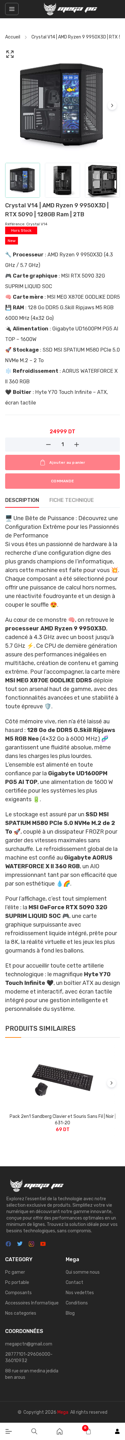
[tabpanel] (62, 763)
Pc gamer (15, 1272)
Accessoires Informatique (32, 1303)
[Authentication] (117, 1431)
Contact (74, 1282)
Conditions (77, 1303)
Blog (70, 1313)
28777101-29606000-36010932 (29, 1357)
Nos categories (20, 1313)
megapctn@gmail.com (28, 1344)
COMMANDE (62, 481)
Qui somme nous (83, 1272)
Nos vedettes (80, 1292)
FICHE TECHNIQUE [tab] (71, 500)
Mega (62, 1412)
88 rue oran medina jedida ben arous (31, 1374)
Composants (18, 1292)
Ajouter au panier (67, 462)
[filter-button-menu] (12, 9)
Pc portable (17, 1282)
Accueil (12, 37)
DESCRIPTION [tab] (22, 500)
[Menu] (8, 1431)
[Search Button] (34, 1431)
